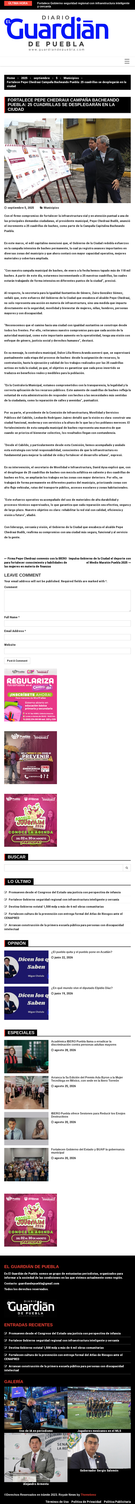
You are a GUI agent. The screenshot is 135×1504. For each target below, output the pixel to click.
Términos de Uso (57, 1501)
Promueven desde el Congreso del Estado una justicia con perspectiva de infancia (65, 892)
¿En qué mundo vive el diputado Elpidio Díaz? (82, 987)
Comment (10, 587)
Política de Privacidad (86, 1501)
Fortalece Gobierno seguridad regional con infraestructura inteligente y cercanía (64, 899)
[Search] (127, 867)
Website (10, 644)
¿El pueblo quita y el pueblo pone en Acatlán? (81, 951)
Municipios (51, 207)
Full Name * (12, 617)
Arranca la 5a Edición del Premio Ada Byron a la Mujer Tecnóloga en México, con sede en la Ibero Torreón (87, 1079)
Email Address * (15, 631)
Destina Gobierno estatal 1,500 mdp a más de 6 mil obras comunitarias (56, 906)
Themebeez (88, 1494)
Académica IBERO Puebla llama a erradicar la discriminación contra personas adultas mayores (83, 1043)
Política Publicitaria (117, 1501)
